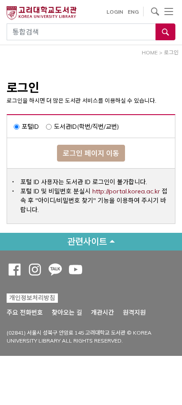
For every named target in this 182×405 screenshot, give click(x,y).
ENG (133, 11)
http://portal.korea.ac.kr (126, 191)
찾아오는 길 (67, 312)
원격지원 (134, 312)
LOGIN (114, 11)
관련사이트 (87, 241)
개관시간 (102, 312)
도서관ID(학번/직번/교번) (86, 127)
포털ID (30, 127)
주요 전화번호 (25, 312)
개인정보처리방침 (32, 298)
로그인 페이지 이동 (91, 153)
